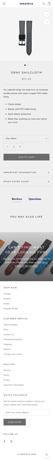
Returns (7, 349)
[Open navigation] (4, 4)
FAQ (6, 329)
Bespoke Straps (11, 308)
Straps (7, 303)
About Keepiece (11, 324)
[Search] (44, 4)
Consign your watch (13, 354)
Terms (6, 375)
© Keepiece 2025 (26, 454)
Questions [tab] (35, 198)
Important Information (20, 172)
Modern (7, 298)
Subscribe (14, 422)
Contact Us (9, 334)
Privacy (7, 380)
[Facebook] (5, 441)
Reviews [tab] (17, 198)
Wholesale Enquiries (13, 339)
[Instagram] (11, 441)
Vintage (7, 293)
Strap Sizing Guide (16, 181)
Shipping (8, 344)
